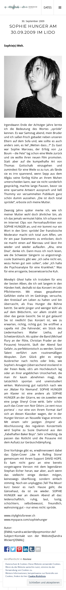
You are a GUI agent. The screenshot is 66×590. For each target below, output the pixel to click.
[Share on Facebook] (6, 549)
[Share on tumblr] (32, 549)
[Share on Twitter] (13, 549)
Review (27, 559)
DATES (49, 7)
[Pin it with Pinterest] (19, 549)
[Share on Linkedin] (25, 549)
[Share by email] (38, 549)
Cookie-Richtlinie (37, 576)
